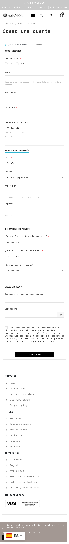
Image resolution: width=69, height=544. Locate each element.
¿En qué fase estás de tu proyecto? (26, 236)
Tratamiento (11, 58)
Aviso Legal (36, 532)
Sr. (10, 63)
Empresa (9, 204)
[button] (35, 3)
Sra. (22, 63)
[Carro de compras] (61, 15)
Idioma (8, 172)
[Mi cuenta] (51, 15)
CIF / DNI (10, 186)
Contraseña (11, 309)
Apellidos (10, 92)
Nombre (8, 72)
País (7, 157)
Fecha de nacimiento (16, 122)
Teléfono (10, 107)
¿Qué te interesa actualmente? (23, 250)
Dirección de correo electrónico (24, 294)
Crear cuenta (34, 354)
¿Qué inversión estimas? (19, 265)
